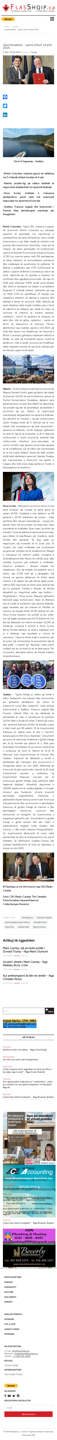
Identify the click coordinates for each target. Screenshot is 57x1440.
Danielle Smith (40, 922)
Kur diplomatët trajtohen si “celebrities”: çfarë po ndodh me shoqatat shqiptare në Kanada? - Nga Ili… (28, 1084)
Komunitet (10, 1287)
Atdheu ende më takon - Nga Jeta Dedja (25, 1049)
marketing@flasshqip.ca (26, 1353)
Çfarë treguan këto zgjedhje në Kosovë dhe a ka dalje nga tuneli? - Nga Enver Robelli (27, 1071)
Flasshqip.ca (27, 918)
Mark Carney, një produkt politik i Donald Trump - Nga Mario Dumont (25, 949)
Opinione (6, 1079)
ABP (33, 1435)
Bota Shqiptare (8, 1057)
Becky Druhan (39, 927)
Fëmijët (8, 1302)
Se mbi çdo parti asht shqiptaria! (20, 1059)
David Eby (9, 927)
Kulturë (8, 1292)
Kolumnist (7, 1047)
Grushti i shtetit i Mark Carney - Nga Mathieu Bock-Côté (25, 963)
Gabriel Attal (23, 927)
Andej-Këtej (7, 1066)
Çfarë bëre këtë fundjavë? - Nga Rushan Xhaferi (28, 1097)
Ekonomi (9, 1319)
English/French (13, 1314)
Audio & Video (11, 1329)
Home (6, 27)
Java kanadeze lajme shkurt (17, 922)
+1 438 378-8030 (21, 1356)
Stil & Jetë (9, 1324)
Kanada (15, 27)
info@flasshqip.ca (20, 1351)
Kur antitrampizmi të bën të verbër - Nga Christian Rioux (28, 977)
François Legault (44, 918)
